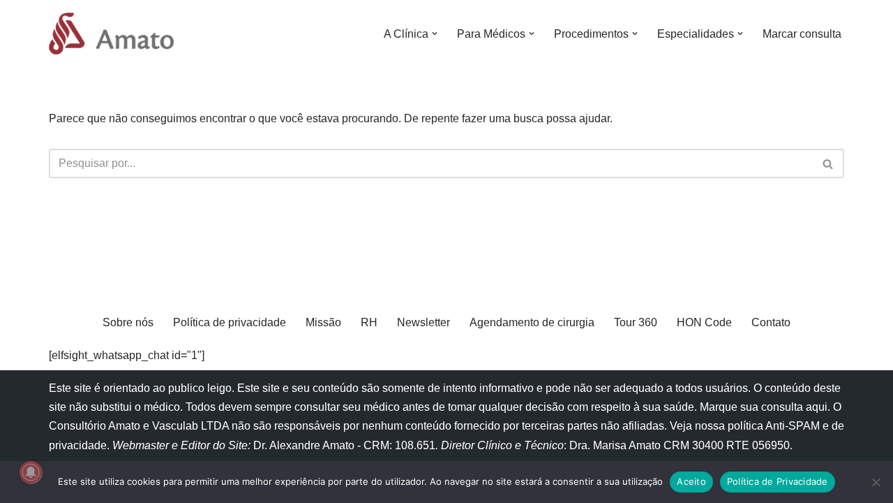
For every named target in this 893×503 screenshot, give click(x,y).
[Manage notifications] (31, 472)
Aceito (691, 481)
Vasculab (175, 426)
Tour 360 (635, 322)
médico (162, 407)
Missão (323, 322)
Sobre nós (128, 322)
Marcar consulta (802, 34)
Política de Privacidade (777, 481)
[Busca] (828, 163)
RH (369, 322)
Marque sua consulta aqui (763, 407)
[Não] (876, 482)
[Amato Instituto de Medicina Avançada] (115, 33)
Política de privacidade (229, 322)
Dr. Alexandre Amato (305, 445)
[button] (434, 33)
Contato (770, 322)
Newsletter (423, 322)
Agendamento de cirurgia (532, 322)
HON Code (704, 322)
